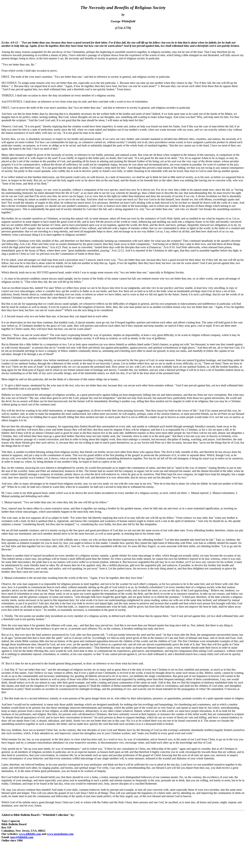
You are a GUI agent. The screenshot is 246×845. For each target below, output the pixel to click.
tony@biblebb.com (21, 837)
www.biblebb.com (30, 833)
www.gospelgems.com (60, 833)
